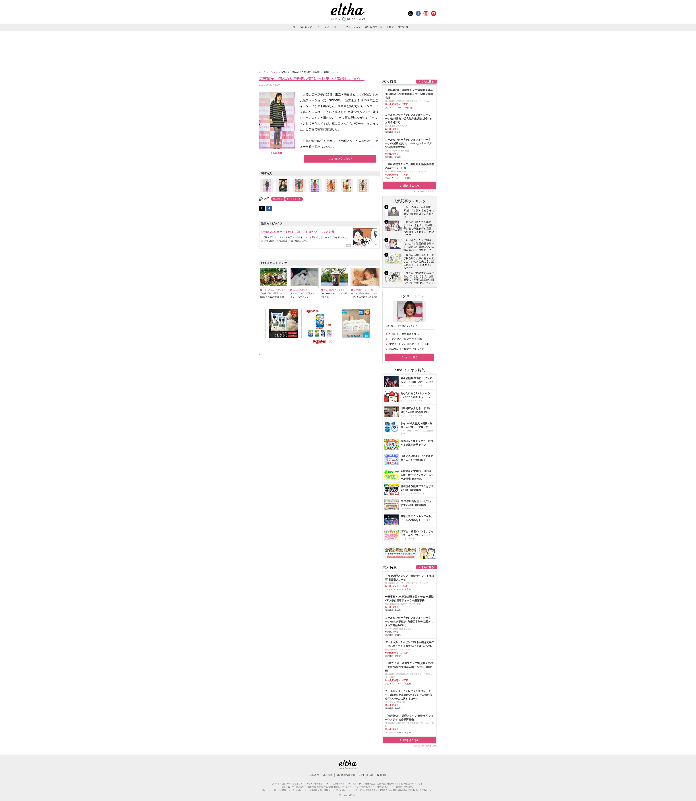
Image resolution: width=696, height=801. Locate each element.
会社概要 (328, 775)
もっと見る (411, 357)
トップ (291, 27)
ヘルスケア (305, 27)
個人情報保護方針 (345, 775)
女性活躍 (403, 27)
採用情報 (381, 775)
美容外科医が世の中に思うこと (406, 349)
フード (337, 27)
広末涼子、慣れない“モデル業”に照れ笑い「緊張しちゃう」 (311, 78)
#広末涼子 (278, 199)
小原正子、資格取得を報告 (404, 333)
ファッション (353, 27)
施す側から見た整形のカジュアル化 (409, 344)
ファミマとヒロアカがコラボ (405, 338)
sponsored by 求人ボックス (425, 191)
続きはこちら (411, 185)
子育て (390, 27)
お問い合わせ (366, 775)
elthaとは (314, 775)
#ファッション (294, 199)
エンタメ (273, 72)
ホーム (262, 72)
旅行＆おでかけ (373, 27)
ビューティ (323, 27)
